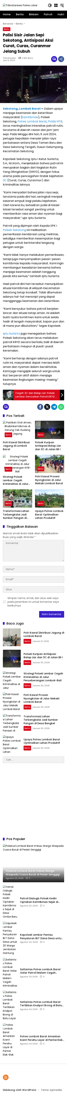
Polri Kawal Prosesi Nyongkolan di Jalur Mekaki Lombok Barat (49, 480)
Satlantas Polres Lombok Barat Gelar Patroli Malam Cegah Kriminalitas (40, 971)
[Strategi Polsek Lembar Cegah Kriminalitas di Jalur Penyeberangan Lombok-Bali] (17, 464)
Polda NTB (55, 121)
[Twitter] (47, 407)
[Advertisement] (33, 800)
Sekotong (10, 109)
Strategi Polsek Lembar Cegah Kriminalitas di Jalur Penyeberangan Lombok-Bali (15, 480)
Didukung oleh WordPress (19, 1090)
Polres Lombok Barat (32, 121)
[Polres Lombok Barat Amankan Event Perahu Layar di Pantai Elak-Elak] (10, 1040)
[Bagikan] (61, 59)
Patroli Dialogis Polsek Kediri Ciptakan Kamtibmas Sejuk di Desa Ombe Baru (39, 900)
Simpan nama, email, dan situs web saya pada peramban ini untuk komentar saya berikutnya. (33, 601)
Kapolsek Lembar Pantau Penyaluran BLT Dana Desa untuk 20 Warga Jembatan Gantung (41, 936)
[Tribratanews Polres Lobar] (20, 5)
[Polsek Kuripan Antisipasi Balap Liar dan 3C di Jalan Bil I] (49, 430)
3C (5, 180)
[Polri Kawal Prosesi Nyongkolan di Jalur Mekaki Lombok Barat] (49, 464)
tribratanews (9, 58)
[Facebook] (40, 407)
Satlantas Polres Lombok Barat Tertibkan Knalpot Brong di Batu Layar (41, 1003)
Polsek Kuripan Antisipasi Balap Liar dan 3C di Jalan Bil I (48, 446)
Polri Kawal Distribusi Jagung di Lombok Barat (16, 446)
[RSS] (6, 1077)
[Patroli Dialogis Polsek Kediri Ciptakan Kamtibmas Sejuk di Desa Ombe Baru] (10, 902)
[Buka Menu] (56, 5)
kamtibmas (30, 117)
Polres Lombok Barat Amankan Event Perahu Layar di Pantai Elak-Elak (42, 1038)
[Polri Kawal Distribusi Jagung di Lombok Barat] (17, 430)
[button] (50, 5)
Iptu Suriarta (11, 334)
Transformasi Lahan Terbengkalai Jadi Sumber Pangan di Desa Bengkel (16, 514)
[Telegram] (54, 407)
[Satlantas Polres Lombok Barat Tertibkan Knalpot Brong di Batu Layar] (10, 1005)
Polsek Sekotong (14, 230)
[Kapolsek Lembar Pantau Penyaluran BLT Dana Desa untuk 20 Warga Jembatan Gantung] (10, 938)
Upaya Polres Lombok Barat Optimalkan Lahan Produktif (49, 514)
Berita (6, 29)
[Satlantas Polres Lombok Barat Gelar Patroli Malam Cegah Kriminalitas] (10, 973)
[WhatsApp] (61, 407)
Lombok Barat (30, 109)
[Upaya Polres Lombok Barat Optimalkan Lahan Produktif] (49, 498)
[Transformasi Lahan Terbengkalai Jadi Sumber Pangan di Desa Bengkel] (17, 498)
